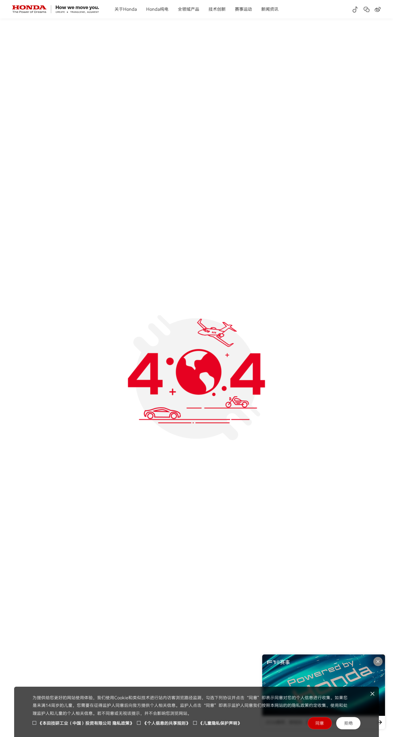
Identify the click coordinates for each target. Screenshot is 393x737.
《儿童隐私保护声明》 (220, 723)
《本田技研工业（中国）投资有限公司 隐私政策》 (86, 723)
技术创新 (217, 9)
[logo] (55, 9)
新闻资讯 (269, 9)
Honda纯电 (157, 9)
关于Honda (126, 9)
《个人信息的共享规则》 (166, 723)
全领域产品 (188, 9)
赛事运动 (243, 9)
